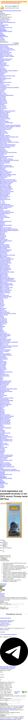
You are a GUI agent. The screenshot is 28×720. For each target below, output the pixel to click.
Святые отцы (3, 100)
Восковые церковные (5, 353)
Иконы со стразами (4, 288)
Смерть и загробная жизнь (6, 122)
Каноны (2, 74)
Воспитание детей (4, 138)
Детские (2, 164)
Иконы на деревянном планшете (8, 281)
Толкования (3, 96)
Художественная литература (7, 212)
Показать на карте (4, 629)
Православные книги (5, 199)
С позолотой (3, 386)
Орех (1, 329)
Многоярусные (3, 322)
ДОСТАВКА (3, 30)
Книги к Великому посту (6, 439)
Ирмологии (3, 79)
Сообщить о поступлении (4, 559)
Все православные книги (6, 58)
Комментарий (3, 703)
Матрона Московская (5, 268)
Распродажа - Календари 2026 (7, 49)
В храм (1, 300)
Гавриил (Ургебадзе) (5, 173)
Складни (2, 294)
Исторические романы (5, 186)
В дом (1, 307)
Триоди (2, 91)
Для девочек (3, 338)
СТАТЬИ (2, 39)
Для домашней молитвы (6, 355)
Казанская (2, 232)
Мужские (2, 409)
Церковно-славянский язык (6, 95)
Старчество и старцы (5, 184)
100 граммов (3, 361)
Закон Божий (3, 69)
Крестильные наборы (5, 335)
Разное (1, 468)
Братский (2, 373)
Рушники (2, 348)
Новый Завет (3, 64)
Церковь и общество (5, 135)
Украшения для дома (5, 432)
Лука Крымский (4, 264)
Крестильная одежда (5, 334)
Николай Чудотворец (5, 257)
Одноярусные (3, 318)
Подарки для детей (4, 401)
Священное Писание (5, 147)
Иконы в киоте (3, 282)
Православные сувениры (6, 391)
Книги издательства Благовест (7, 145)
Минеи (1, 81)
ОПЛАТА (2, 28)
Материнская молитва (5, 175)
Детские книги (3, 197)
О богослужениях (4, 117)
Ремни (1, 408)
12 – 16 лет (2, 203)
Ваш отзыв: (3, 607)
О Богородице (3, 177)
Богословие (3, 97)
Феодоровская (3, 248)
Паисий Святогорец (5, 265)
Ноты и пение (3, 94)
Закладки (2, 407)
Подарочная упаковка (5, 419)
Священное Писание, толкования (8, 469)
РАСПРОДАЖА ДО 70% (6, 27)
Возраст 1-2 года (4, 344)
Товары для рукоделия (5, 417)
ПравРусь (5, 544)
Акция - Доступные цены (6, 48)
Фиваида (2, 370)
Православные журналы (6, 225)
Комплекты (3, 168)
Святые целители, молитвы (6, 191)
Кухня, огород (3, 143)
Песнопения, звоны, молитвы (7, 466)
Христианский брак (5, 139)
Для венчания (3, 332)
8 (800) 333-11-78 (4, 21)
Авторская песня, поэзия (6, 460)
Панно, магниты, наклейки (6, 397)
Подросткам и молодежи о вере (7, 179)
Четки (1, 379)
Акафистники (3, 153)
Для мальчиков (3, 336)
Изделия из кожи (4, 405)
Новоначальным (4, 116)
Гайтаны (2, 305)
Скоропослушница (4, 244)
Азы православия (4, 114)
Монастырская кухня (5, 190)
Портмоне (2, 412)
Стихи (1, 209)
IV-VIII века (3, 105)
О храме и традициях (5, 118)
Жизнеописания (4, 113)
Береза (1, 327)
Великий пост (3, 438)
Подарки (2, 426)
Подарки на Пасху (4, 444)
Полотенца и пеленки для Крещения (9, 342)
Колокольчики (3, 395)
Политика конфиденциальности (8, 666)
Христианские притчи (5, 129)
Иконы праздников (4, 277)
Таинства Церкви (4, 121)
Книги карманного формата (7, 166)
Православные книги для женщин (8, 181)
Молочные (2, 326)
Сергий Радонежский (5, 260)
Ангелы (2, 394)
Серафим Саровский (5, 261)
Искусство (2, 130)
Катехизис (2, 123)
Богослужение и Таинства (6, 158)
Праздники (2, 119)
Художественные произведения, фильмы (10, 470)
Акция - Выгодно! (4, 47)
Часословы (2, 92)
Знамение (2, 238)
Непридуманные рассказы (6, 182)
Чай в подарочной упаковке (7, 416)
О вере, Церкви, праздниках (7, 205)
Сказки (2, 218)
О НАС (2, 37)
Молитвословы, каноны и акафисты (9, 70)
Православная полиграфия (6, 400)
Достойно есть (3, 252)
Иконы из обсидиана (5, 292)
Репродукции (3, 131)
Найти (17, 43)
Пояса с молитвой (4, 351)
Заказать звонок (4, 704)
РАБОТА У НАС (4, 36)
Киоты (1, 378)
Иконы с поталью (4, 286)
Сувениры (2, 431)
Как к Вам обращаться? (5, 698)
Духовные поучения (5, 462)
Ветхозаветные (3, 103)
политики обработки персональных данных (11, 708)
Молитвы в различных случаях (7, 75)
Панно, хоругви (4, 297)
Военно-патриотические (6, 171)
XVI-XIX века (3, 108)
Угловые (2, 317)
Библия (2, 61)
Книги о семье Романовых (6, 188)
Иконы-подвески (4, 384)
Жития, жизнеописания (6, 207)
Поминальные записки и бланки (8, 313)
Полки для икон (4, 314)
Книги (1, 425)
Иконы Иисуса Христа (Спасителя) (8, 229)
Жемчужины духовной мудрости (8, 174)
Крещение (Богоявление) (6, 436)
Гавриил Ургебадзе (4, 266)
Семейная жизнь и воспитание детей (9, 136)
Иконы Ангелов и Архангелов (7, 255)
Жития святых (3, 101)
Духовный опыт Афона (5, 187)
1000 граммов (3, 362)
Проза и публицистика (5, 165)
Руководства (3, 86)
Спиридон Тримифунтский (6, 258)
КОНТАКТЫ (3, 35)
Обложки (2, 413)
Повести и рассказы (5, 210)
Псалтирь (2, 68)
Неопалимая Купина (5, 247)
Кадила (2, 303)
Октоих (2, 83)
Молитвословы (3, 71)
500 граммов (3, 368)
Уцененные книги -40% (6, 52)
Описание (2, 596)
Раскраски (2, 214)
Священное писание (5, 60)
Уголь (1, 377)
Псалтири (2, 148)
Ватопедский (3, 369)
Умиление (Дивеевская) (6, 249)
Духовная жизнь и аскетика (6, 156)
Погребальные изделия (5, 347)
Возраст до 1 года (4, 343)
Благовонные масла (5, 375)
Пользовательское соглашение (7, 667)
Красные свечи (3, 447)
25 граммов (3, 365)
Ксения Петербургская (5, 269)
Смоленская (3, 235)
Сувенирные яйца (4, 399)
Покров (2, 243)
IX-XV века (3, 107)
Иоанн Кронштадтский (5, 262)
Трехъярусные (3, 321)
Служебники (3, 88)
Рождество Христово (5, 423)
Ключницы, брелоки (5, 414)
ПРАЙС (2, 34)
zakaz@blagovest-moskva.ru (10, 634)
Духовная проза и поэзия (6, 127)
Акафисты (2, 73)
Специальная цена (4, 51)
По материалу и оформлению (7, 278)
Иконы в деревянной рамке (6, 279)
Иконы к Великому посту (6, 440)
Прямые (2, 316)
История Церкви (4, 132)
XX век (2, 109)
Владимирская (3, 231)
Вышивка (2, 451)
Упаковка (2, 434)
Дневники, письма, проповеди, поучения (10, 126)
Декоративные (3, 357)
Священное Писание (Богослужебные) (9, 87)
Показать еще (3, 583)
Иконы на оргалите (4, 291)
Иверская (2, 234)
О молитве (2, 77)
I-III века (2, 104)
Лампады (2, 309)
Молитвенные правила (5, 82)
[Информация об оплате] (14, 589)
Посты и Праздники (5, 161)
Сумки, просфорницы (5, 349)
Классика (2, 223)
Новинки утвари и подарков (7, 56)
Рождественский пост (5, 422)
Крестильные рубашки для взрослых (9, 345)
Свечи (1, 352)
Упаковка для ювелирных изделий (8, 388)
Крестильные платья (5, 340)
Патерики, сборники (5, 112)
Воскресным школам (5, 192)
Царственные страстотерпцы (7, 271)
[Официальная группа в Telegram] (14, 665)
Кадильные (3, 356)
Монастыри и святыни (5, 465)
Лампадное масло (4, 374)
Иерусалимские (4, 358)
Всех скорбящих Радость (6, 240)
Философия (3, 99)
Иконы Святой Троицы (5, 227)
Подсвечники (3, 310)
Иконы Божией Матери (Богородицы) (9, 230)
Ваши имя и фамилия (5, 604)
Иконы (1, 445)
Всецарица (2, 242)
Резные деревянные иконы (6, 284)
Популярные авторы (5, 196)
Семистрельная (3, 239)
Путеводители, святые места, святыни (9, 142)
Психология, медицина (5, 140)
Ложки (1, 396)
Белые (1, 325)
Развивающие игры (5, 403)
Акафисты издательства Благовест (8, 152)
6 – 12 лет (2, 201)
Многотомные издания (5, 183)
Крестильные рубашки (5, 339)
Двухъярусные (3, 319)
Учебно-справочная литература (7, 144)
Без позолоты (3, 387)
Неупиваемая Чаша (4, 245)
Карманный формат (5, 194)
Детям (1, 429)
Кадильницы (3, 308)
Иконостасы (3, 323)
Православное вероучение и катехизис (9, 160)
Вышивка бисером (4, 418)
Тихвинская (3, 236)
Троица (2, 453)
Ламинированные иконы (6, 283)
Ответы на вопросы (5, 162)
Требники (2, 90)
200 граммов (3, 364)
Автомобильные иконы (5, 296)
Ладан (1, 360)
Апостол (2, 66)
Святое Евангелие (4, 65)
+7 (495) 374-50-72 (4, 18)
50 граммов (3, 366)
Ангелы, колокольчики (5, 427)
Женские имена (4, 275)
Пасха (1, 442)
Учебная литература (5, 213)
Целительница (3, 253)
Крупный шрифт (4, 195)
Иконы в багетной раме (6, 290)
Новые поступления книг (6, 55)
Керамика (2, 392)
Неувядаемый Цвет (4, 251)
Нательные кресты (4, 383)
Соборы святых (4, 273)
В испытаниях (3, 170)
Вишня (1, 330)
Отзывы (2, 601)
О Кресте (2, 178)
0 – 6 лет (2, 200)
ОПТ (1, 32)
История (2, 134)
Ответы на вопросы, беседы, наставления (10, 125)
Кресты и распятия (4, 312)
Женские (2, 410)
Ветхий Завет (3, 62)
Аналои (2, 301)
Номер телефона (4, 700)
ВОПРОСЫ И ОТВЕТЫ (6, 31)
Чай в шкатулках (4, 435)
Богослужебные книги (5, 78)
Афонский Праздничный (6, 371)
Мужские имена (4, 274)
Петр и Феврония (4, 270)
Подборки (2, 169)
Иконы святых (3, 256)
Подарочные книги (4, 390)
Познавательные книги (5, 221)
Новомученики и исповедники (7, 110)
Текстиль (2, 304)
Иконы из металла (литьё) (6, 287)
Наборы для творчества (5, 404)
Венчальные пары (4, 295)
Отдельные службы (5, 84)
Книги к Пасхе (3, 443)
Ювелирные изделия (5, 382)
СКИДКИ (2, 26)
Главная (2, 487)
